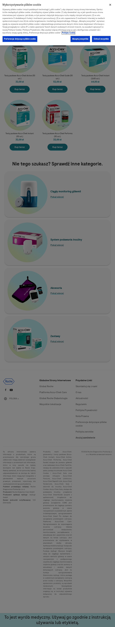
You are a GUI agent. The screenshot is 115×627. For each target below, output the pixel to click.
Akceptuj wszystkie (80, 39)
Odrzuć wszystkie (101, 39)
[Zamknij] (110, 4)
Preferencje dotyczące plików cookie (20, 39)
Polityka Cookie (68, 32)
